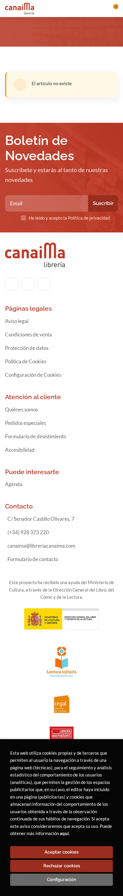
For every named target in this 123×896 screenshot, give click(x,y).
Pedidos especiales (25, 423)
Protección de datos (26, 348)
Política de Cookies (25, 361)
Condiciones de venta (28, 334)
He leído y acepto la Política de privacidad (69, 217)
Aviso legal (16, 321)
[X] (43, 284)
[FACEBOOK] (12, 284)
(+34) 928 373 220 (28, 532)
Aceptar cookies (61, 852)
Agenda (13, 484)
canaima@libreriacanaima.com (41, 546)
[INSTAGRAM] (28, 284)
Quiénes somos (21, 409)
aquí (64, 833)
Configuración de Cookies (33, 375)
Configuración (61, 879)
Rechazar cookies (61, 866)
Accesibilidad (20, 450)
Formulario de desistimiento (35, 436)
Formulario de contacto (32, 559)
